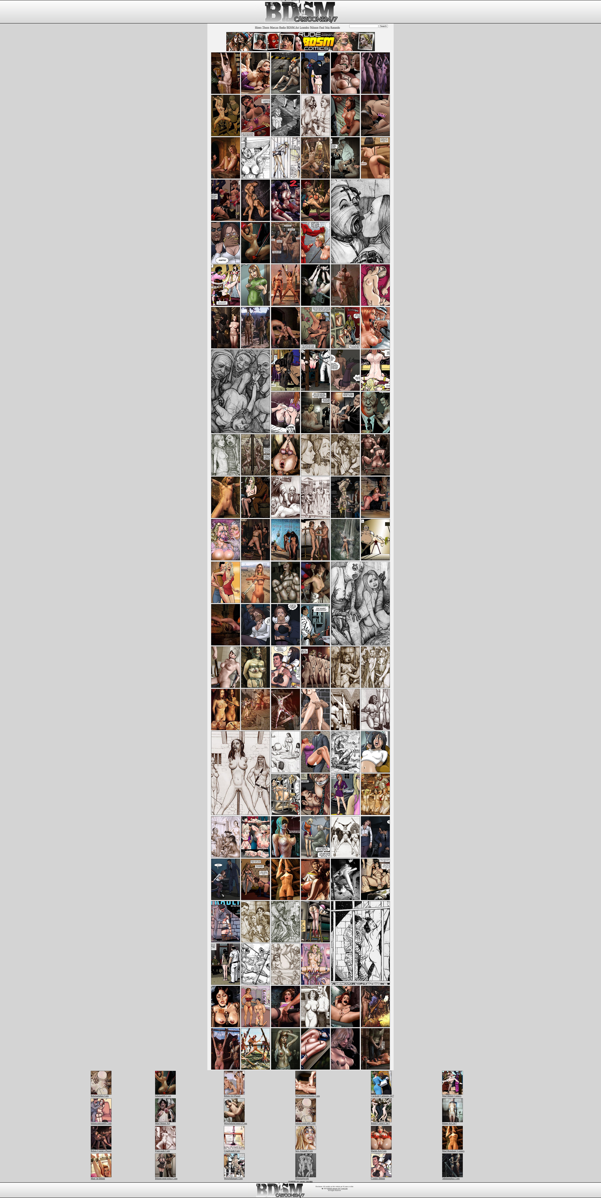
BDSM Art (293, 27)
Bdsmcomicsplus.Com (166, 1178)
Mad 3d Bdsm (98, 1178)
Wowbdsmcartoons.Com (307, 1096)
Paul (321, 27)
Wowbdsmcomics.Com (235, 1123)
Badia (282, 27)
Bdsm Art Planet (232, 1096)
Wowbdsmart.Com (233, 1178)
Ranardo (335, 27)
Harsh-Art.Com (378, 1151)
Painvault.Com (162, 1151)
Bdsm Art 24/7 (449, 1123)
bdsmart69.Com (163, 1096)
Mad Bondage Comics (453, 1151)
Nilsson (314, 27)
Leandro (304, 27)
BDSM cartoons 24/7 (334, 1188)
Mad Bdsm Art (162, 1123)
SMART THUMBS (306, 1181)
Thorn (265, 27)
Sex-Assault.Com (304, 1151)
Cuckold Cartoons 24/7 (382, 1096)
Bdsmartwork (302, 1178)
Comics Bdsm (378, 1178)
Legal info (344, 1188)
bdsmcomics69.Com (305, 1123)
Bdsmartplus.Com (100, 1096)
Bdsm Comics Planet (101, 1151)
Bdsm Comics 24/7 (380, 1123)
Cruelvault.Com (232, 1151)
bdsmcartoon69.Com (101, 1123)
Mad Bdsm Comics (451, 1096)
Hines (258, 27)
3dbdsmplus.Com (451, 1178)
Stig (327, 27)
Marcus (274, 27)
